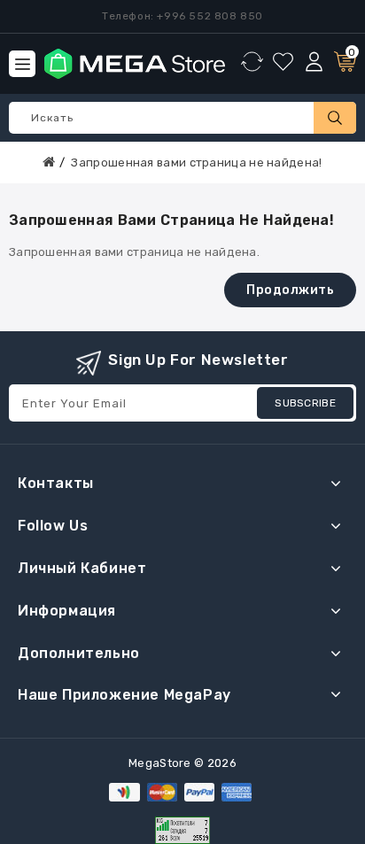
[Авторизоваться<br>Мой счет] (314, 62)
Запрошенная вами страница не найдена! (196, 162)
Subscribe (305, 403)
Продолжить (290, 290)
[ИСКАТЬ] (335, 118)
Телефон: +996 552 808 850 (182, 16)
